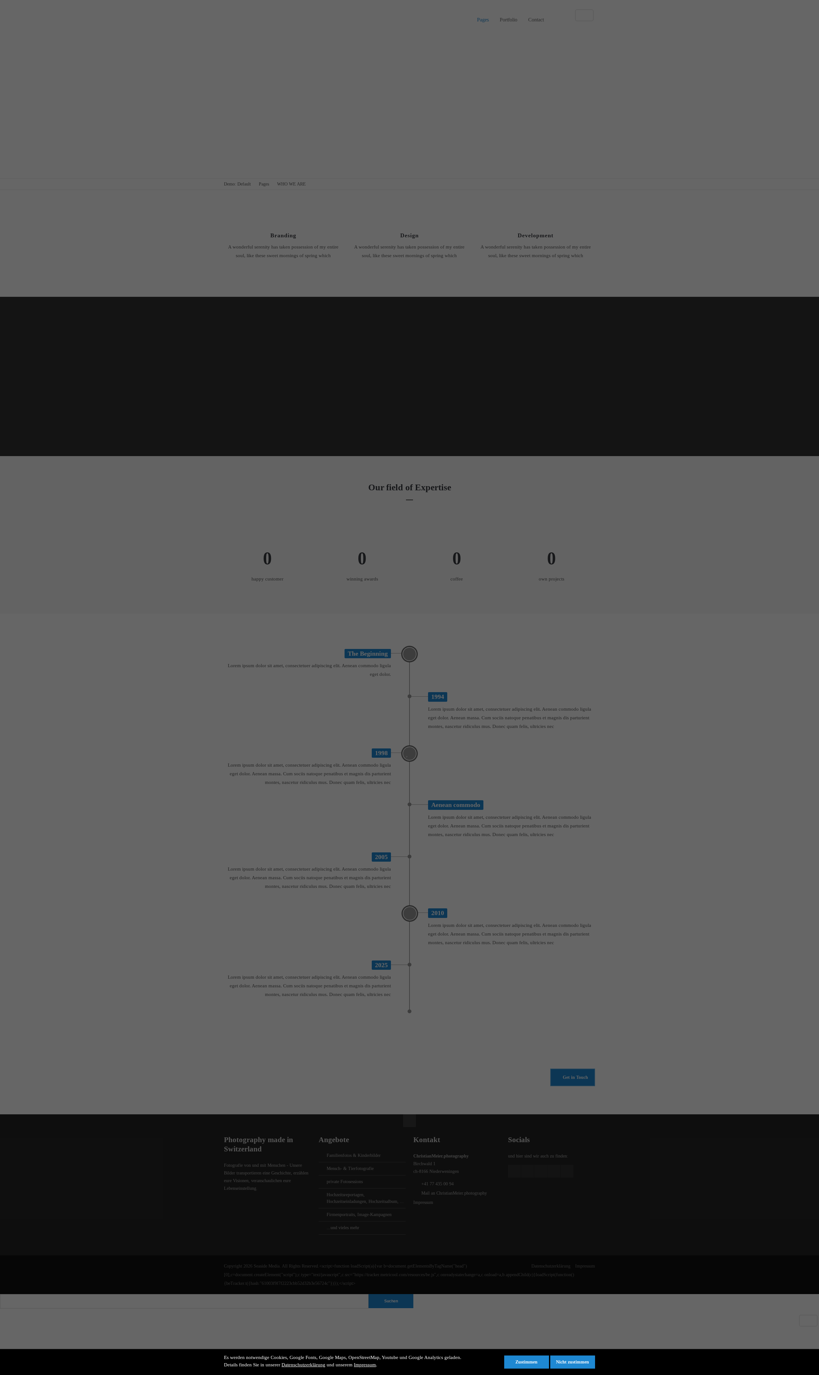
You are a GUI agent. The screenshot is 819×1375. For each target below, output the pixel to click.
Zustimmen (526, 1362)
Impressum (365, 1364)
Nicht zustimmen (572, 1362)
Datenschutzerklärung (303, 1364)
